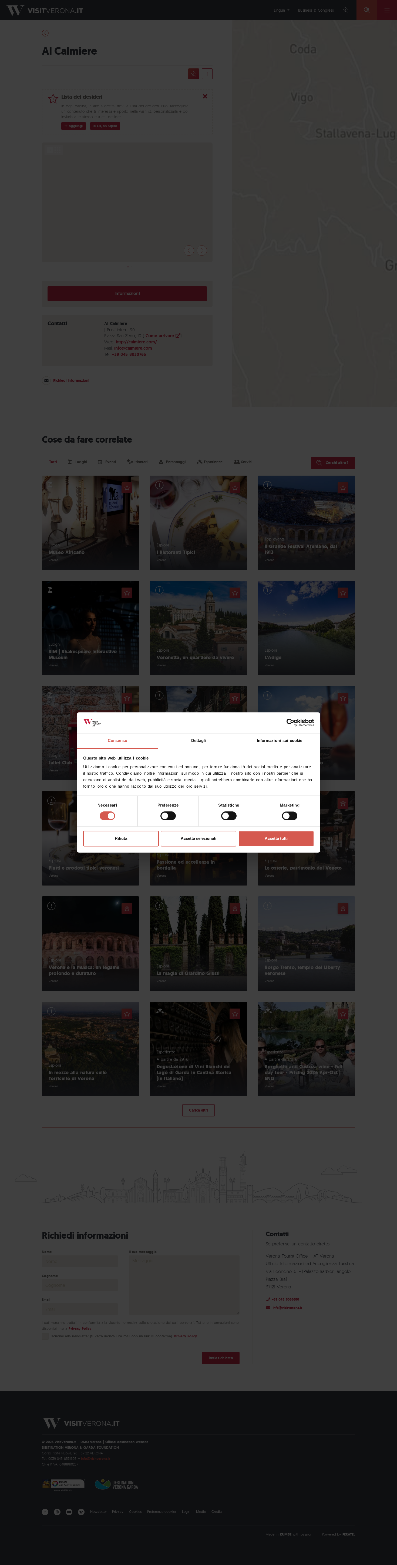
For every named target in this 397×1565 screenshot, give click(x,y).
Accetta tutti (276, 838)
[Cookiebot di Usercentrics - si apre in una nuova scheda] (290, 723)
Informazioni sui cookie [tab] (279, 740)
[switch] (168, 816)
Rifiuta (121, 838)
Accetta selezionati (198, 838)
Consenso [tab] (117, 740)
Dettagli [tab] (198, 740)
